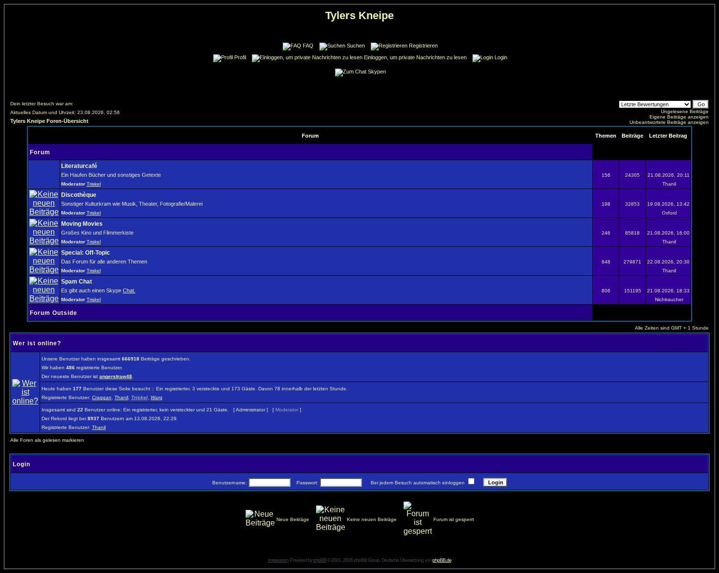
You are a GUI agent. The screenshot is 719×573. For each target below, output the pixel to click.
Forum (40, 152)
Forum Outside (53, 313)
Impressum (278, 560)
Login (500, 57)
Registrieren (423, 45)
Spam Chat (76, 281)
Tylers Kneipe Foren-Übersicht (49, 121)
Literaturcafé (79, 166)
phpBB (319, 560)
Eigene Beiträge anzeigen (679, 116)
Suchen (356, 45)
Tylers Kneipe (359, 15)
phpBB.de (441, 560)
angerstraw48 (115, 376)
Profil (240, 57)
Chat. (129, 290)
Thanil (121, 397)
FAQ (308, 45)
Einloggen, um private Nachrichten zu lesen (415, 57)
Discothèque (78, 194)
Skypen (377, 71)
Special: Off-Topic (85, 252)
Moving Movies (82, 223)
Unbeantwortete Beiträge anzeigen (669, 122)
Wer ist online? (37, 343)
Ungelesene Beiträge (685, 111)
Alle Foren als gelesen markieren (47, 440)
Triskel (94, 184)
